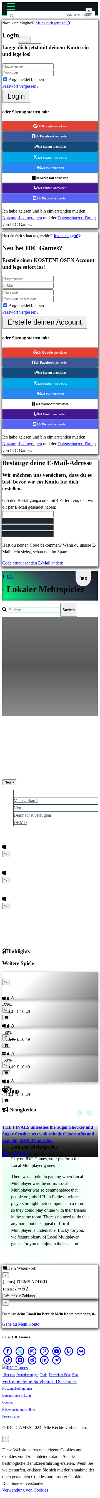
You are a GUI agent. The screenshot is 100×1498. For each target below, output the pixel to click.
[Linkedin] (44, 1360)
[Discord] (20, 1360)
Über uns (8, 1375)
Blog (75, 1375)
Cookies (7, 1402)
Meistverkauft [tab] (26, 800)
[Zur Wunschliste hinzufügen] (5, 854)
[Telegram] (56, 1360)
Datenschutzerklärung (77, 217)
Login (16, 96)
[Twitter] (20, 1351)
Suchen (68, 610)
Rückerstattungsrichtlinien (19, 1409)
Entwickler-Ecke (60, 1375)
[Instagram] (32, 1351)
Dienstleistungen (27, 1375)
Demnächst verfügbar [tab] (32, 815)
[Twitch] (68, 1351)
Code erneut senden (19, 563)
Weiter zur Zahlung (19, 1296)
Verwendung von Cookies (25, 1490)
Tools (43, 1375)
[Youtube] (56, 1351)
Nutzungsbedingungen (22, 217)
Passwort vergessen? (20, 86)
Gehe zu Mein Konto (20, 1324)
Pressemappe (10, 1416)
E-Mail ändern (50, 563)
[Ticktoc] (7, 1360)
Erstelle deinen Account (45, 322)
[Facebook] (7, 1351)
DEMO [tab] (20, 822)
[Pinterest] (44, 1351)
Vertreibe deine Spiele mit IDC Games (39, 1381)
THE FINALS (15, 1153)
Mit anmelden (52, 126)
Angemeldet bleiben (26, 79)
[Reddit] (32, 1360)
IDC (10, 576)
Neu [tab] (17, 808)
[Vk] (81, 1351)
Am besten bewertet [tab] (31, 793)
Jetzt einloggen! (66, 236)
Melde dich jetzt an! (52, 23)
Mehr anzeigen (16, 913)
